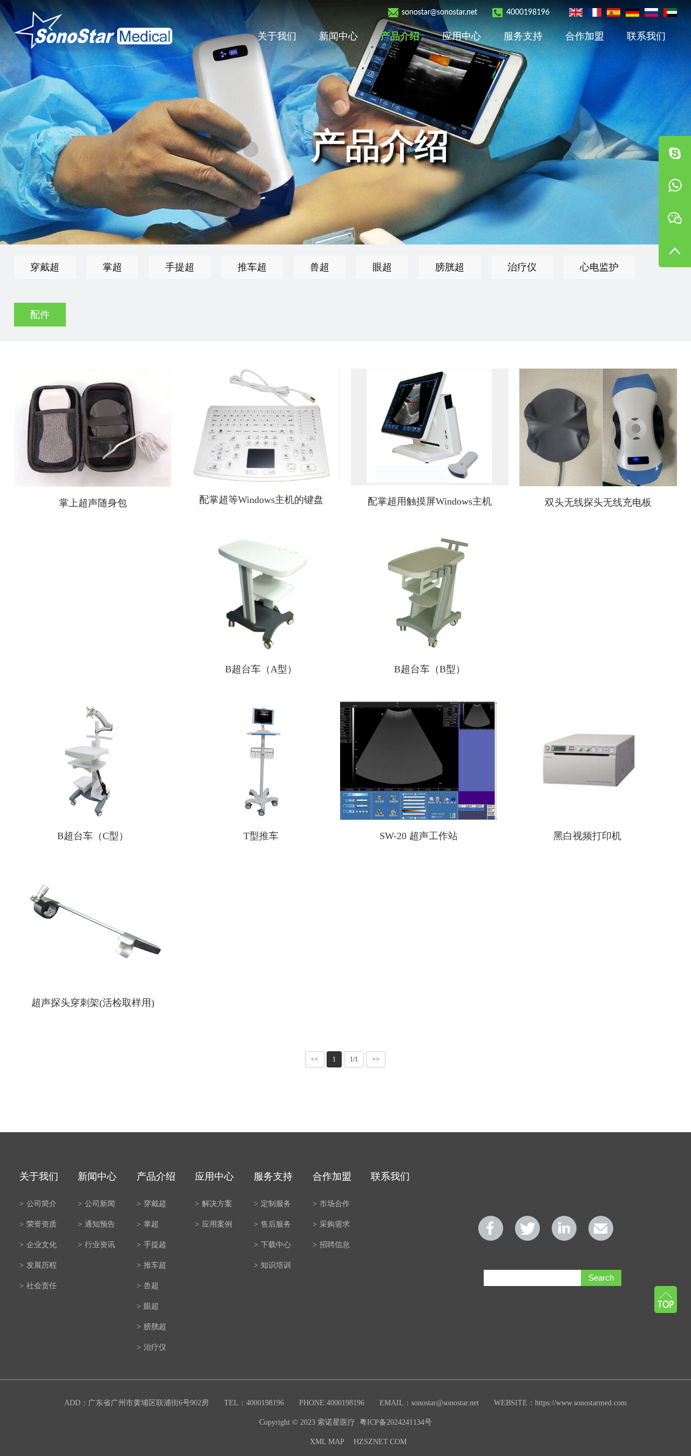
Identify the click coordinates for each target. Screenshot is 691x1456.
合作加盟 (584, 36)
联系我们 (646, 36)
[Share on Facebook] (490, 1228)
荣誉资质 (38, 1224)
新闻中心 (338, 36)
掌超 (112, 267)
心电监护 (599, 267)
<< (315, 1059)
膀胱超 (449, 267)
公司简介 (38, 1204)
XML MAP (327, 1442)
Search (601, 1277)
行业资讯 (96, 1245)
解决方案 (213, 1204)
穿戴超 (44, 267)
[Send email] (600, 1228)
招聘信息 (331, 1245)
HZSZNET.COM (380, 1442)
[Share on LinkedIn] (564, 1228)
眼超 (382, 267)
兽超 (319, 267)
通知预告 (96, 1224)
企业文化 (38, 1245)
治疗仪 (522, 267)
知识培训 (272, 1265)
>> (376, 1059)
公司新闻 (96, 1204)
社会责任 (38, 1286)
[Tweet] (527, 1228)
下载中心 (272, 1245)
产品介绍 (400, 36)
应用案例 (213, 1224)
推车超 (252, 267)
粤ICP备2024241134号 (396, 1422)
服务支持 (523, 36)
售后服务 (272, 1224)
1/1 (354, 1059)
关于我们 (277, 36)
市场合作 (331, 1204)
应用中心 (461, 36)
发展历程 (38, 1265)
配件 (40, 314)
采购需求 (331, 1224)
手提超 (179, 267)
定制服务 (272, 1204)
